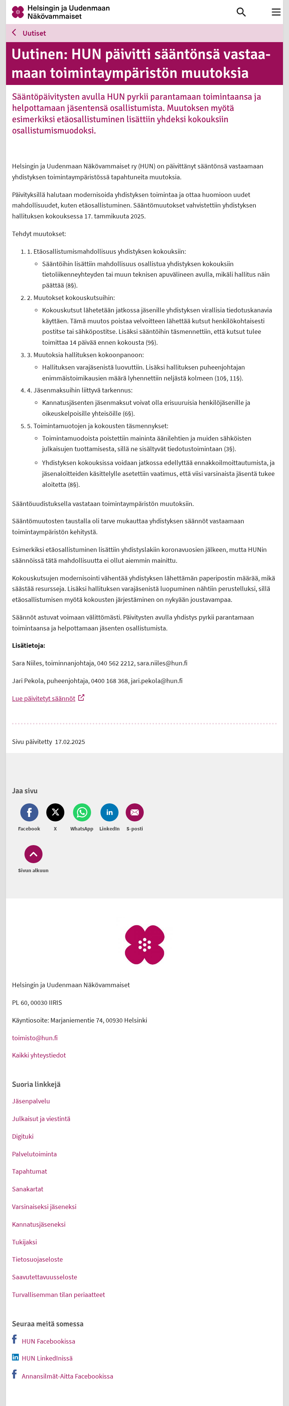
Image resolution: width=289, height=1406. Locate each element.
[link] (121, 12)
